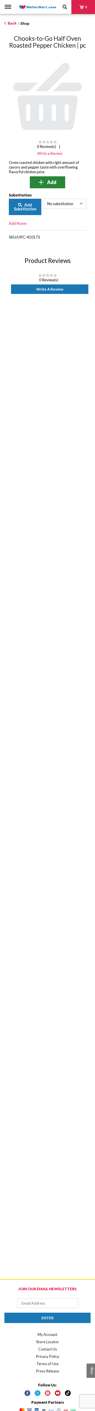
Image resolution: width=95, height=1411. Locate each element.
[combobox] (65, 204)
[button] (47, 182)
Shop (24, 23)
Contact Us (47, 1349)
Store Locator (47, 1341)
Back (12, 23)
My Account (47, 1334)
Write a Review (49, 289)
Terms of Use (47, 1363)
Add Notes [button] (18, 223)
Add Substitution (25, 206)
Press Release (47, 1371)
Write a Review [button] (49, 153)
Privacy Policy (47, 1356)
